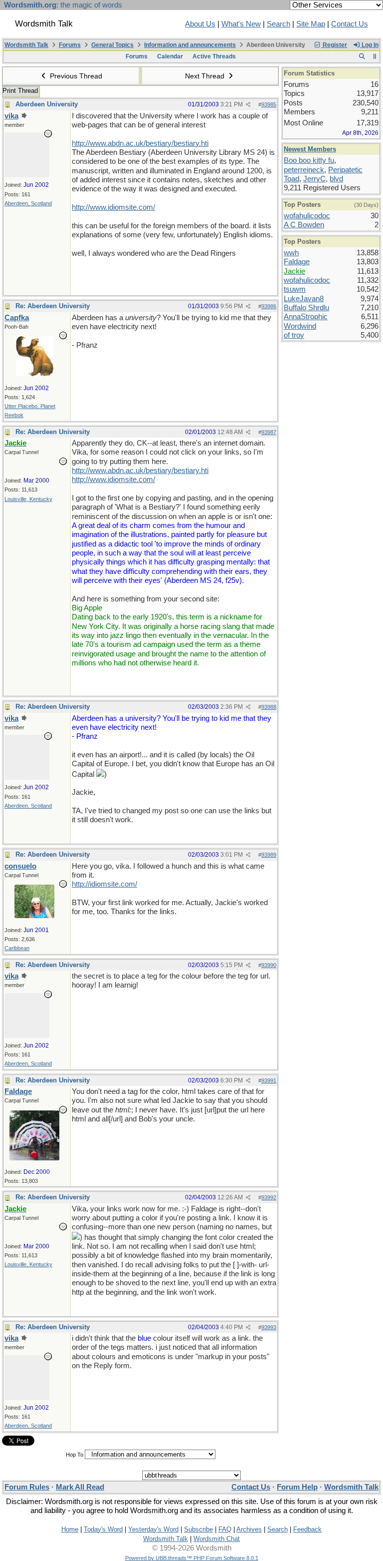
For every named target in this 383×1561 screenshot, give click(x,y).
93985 (268, 104)
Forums (70, 44)
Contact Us (349, 24)
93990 (268, 965)
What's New (241, 24)
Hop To (74, 1455)
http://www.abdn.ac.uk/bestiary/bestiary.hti (140, 143)
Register (334, 44)
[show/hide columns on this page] (375, 56)
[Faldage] (34, 1158)
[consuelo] (34, 916)
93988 (268, 707)
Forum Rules (26, 1487)
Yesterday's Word (153, 1529)
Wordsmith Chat (216, 1539)
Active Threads (214, 56)
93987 (268, 432)
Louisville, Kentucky (28, 499)
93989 (268, 855)
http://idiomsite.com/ (104, 884)
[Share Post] (248, 104)
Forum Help (297, 1487)
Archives (249, 1529)
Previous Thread (75, 76)
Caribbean (16, 948)
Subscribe (198, 1529)
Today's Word (103, 1529)
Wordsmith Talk (26, 44)
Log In (369, 44)
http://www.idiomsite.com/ (113, 207)
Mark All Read (80, 1487)
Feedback (307, 1529)
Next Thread (205, 76)
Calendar (170, 56)
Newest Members (310, 149)
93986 (268, 306)
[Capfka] (34, 374)
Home (69, 1529)
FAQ (224, 1529)
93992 (268, 1197)
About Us (200, 24)
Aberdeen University (46, 104)
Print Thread (20, 90)
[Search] (362, 56)
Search (278, 24)
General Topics (112, 44)
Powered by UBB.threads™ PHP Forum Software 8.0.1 (191, 1558)
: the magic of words (63, 5)
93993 (268, 1327)
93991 (268, 1080)
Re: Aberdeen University (52, 306)
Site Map (310, 24)
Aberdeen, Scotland (28, 203)
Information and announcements (190, 44)
